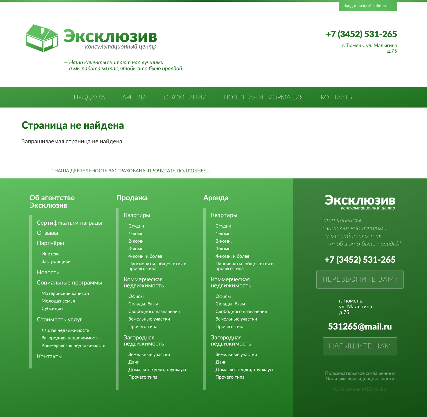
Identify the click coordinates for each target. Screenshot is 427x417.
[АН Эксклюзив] (91, 51)
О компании (185, 97)
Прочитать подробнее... (178, 171)
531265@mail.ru (360, 327)
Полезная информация (264, 97)
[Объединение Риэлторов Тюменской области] (93, 15)
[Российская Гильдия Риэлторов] (134, 15)
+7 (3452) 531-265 (361, 34)
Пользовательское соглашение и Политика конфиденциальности (360, 376)
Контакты (337, 97)
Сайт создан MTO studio (360, 389)
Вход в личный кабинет (365, 6)
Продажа (89, 97)
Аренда (134, 97)
